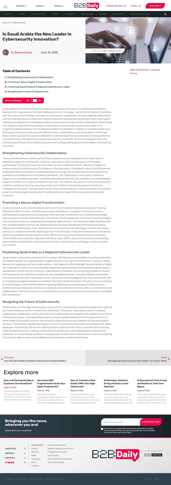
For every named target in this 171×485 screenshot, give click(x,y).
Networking (118, 14)
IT (4, 6)
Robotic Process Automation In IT (61, 449)
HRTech (39, 6)
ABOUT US (136, 6)
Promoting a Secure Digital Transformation (30, 82)
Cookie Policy (10, 479)
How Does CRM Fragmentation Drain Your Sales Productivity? (51, 383)
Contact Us (157, 479)
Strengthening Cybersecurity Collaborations (30, 77)
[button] (165, 14)
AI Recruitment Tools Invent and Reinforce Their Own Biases (152, 383)
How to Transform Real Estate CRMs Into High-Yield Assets (83, 383)
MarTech (20, 6)
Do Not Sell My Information (54, 479)
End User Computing (140, 14)
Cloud (22, 14)
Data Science (87, 14)
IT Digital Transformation (57, 452)
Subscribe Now (151, 422)
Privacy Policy (21, 479)
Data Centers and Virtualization (60, 459)
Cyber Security (38, 14)
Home (5, 22)
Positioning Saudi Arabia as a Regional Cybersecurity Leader (39, 86)
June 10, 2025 (49, 52)
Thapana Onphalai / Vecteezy (112, 51)
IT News (9, 462)
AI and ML (8, 14)
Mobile (55, 14)
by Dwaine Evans (21, 52)
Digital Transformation (140, 70)
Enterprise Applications (57, 445)
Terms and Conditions (35, 479)
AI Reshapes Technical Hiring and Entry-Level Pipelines (116, 383)
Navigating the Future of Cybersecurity (28, 91)
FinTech (58, 6)
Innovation (155, 70)
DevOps (103, 14)
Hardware (70, 14)
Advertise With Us (116, 6)
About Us (148, 479)
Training (133, 73)
